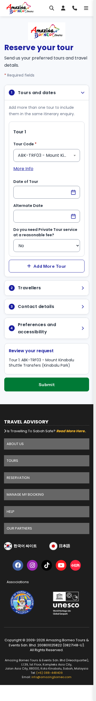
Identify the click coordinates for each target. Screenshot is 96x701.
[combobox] (46, 155)
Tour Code (33, 144)
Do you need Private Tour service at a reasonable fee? (45, 232)
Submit (47, 384)
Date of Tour (25, 181)
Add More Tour (49, 266)
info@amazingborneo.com (51, 676)
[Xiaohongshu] (75, 566)
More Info (23, 169)
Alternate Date (28, 205)
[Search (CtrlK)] (51, 8)
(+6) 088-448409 (49, 672)
